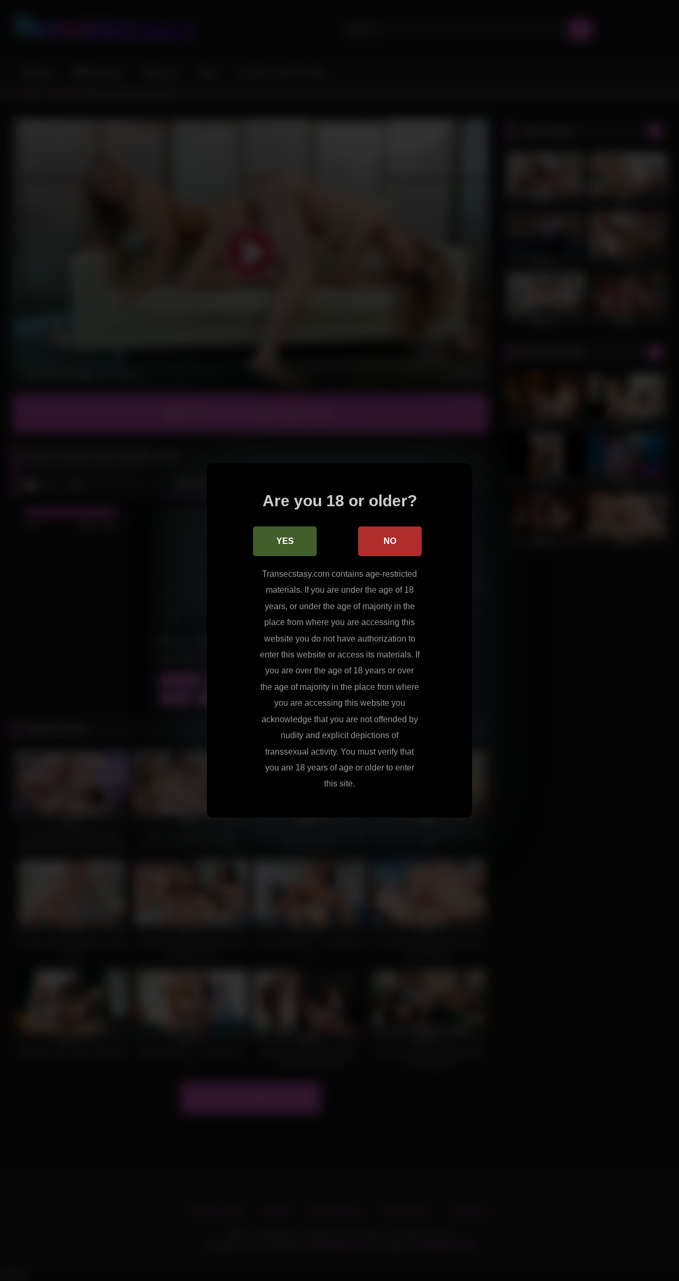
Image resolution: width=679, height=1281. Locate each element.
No (390, 541)
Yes (285, 541)
